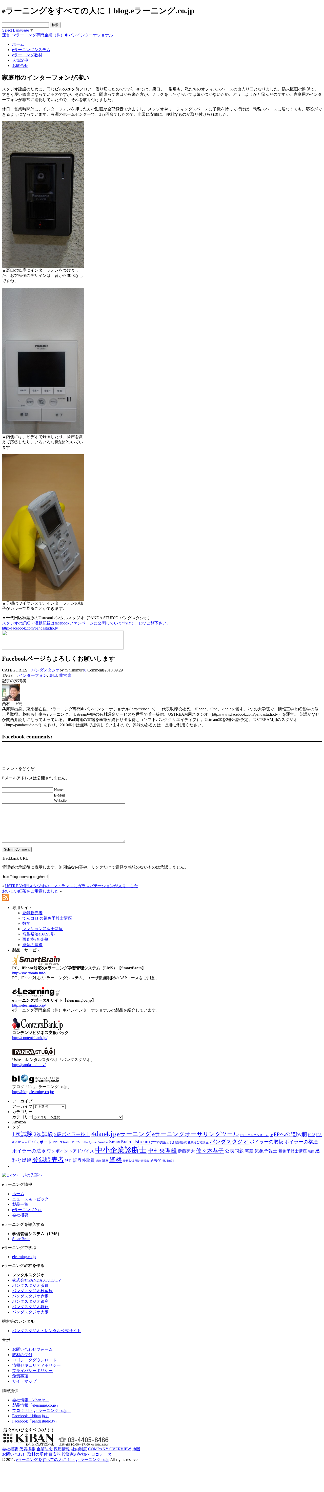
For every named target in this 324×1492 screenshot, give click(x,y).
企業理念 (44, 1449)
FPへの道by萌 (290, 1134)
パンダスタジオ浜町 (30, 1285)
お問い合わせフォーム (32, 1349)
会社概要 (20, 1215)
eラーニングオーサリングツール (195, 1134)
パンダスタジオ (45, 670)
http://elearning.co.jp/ (29, 1005)
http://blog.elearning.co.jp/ (33, 1092)
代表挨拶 (27, 1449)
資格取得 (128, 1160)
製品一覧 (20, 1204)
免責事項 (20, 1376)
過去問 (155, 1160)
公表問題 (234, 1150)
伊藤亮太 (186, 1150)
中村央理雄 (162, 1150)
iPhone (22, 1142)
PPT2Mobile (79, 1142)
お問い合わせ (14, 1454)
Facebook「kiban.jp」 (30, 1416)
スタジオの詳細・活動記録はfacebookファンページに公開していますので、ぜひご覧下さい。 (86, 623)
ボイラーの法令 (29, 1150)
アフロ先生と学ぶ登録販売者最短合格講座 (180, 1142)
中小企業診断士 (121, 1150)
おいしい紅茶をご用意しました (30, 891)
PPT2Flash (61, 1142)
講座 (105, 1161)
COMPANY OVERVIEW (109, 1449)
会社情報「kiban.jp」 (30, 1400)
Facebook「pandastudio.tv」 (35, 1421)
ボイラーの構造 (301, 1141)
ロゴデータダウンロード (34, 1360)
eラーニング (134, 1134)
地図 (136, 1449)
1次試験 (22, 1134)
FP (271, 1135)
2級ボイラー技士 (72, 1134)
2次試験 (43, 1134)
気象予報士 (266, 1150)
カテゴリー (22, 1117)
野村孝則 (168, 1160)
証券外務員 (84, 1160)
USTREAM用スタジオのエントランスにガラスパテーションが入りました (71, 886)
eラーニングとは (27, 1210)
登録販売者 (48, 1159)
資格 (115, 1159)
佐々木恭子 (210, 1151)
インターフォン (33, 675)
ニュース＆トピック (30, 1199)
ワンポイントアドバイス (70, 1151)
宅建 (249, 1151)
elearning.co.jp (24, 1257)
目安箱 (55, 1454)
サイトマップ (24, 1381)
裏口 (53, 675)
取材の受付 (22, 1355)
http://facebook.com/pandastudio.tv (30, 628)
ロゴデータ (101, 1454)
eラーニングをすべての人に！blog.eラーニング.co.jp (62, 1459)
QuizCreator (98, 1142)
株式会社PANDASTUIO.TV (36, 1280)
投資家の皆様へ (76, 1454)
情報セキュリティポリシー (36, 1365)
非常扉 (65, 675)
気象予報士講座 (292, 1151)
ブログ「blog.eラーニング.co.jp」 (41, 1410)
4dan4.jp (103, 1134)
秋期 (68, 1161)
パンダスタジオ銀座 (30, 1301)
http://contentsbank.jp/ (29, 1038)
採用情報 (62, 1449)
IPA (319, 1135)
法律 (311, 1151)
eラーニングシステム (254, 1135)
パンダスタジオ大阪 (30, 1312)
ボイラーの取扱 (266, 1141)
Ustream (141, 1142)
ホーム (18, 1194)
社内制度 (79, 1449)
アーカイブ (22, 1106)
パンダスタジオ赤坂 (30, 1296)
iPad (14, 1142)
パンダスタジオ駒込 (30, 1307)
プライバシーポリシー (32, 1370)
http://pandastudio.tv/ (29, 1065)
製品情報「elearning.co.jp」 (36, 1405)
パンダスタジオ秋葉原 (32, 1291)
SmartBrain (120, 1141)
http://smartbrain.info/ (29, 973)
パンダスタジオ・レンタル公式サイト (46, 1331)
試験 (98, 1160)
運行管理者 (142, 1160)
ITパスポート (40, 1142)
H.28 (311, 1135)
